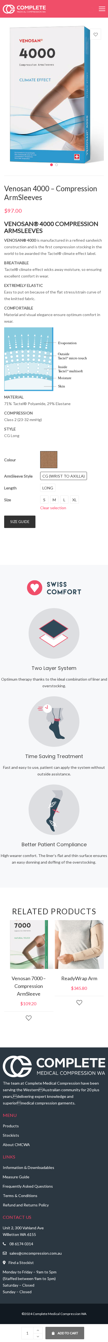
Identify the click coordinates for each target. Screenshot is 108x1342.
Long (47, 488)
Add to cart (64, 1331)
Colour (10, 459)
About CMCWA (16, 1144)
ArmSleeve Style (18, 476)
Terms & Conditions (20, 1195)
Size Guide (19, 521)
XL (74, 499)
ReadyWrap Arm (79, 978)
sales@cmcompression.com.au (35, 1253)
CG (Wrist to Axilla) (63, 476)
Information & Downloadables (28, 1167)
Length (10, 488)
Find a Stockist (21, 1262)
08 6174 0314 (21, 1243)
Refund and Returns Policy (26, 1205)
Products (11, 1125)
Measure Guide (16, 1176)
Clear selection (53, 507)
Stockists (11, 1135)
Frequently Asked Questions (28, 1186)
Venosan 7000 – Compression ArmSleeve (29, 986)
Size (7, 499)
